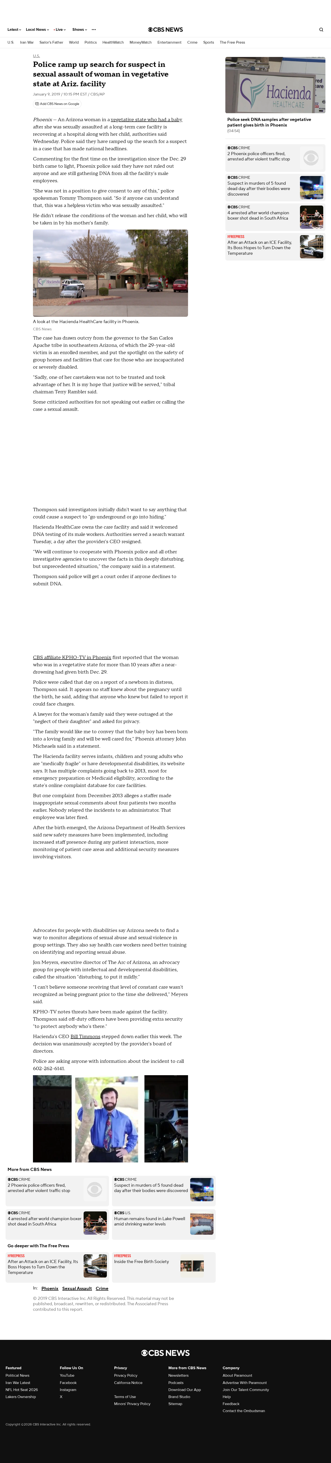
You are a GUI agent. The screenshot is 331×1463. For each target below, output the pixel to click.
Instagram (68, 1390)
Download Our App (184, 1390)
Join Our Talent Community (246, 1390)
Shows (78, 30)
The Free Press (232, 42)
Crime (192, 42)
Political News (17, 1375)
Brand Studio (179, 1397)
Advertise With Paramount (245, 1383)
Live (60, 29)
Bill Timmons (85, 1037)
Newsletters (178, 1375)
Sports (208, 42)
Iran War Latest (18, 1383)
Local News (36, 30)
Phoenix (49, 1288)
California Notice (128, 1383)
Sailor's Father (51, 42)
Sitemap (175, 1404)
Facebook (68, 1383)
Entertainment (169, 42)
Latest (13, 30)
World (74, 42)
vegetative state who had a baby (146, 120)
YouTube (67, 1375)
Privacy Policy (125, 1375)
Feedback (231, 1404)
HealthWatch (113, 42)
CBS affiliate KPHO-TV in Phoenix (72, 657)
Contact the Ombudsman (244, 1411)
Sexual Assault (77, 1288)
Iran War (27, 42)
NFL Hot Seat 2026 (22, 1390)
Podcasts (175, 1383)
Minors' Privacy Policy (132, 1404)
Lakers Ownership (21, 1397)
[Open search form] (321, 29)
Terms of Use (125, 1397)
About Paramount (237, 1375)
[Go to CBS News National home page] (165, 29)
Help (227, 1397)
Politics (91, 42)
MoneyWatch (141, 42)
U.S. (11, 42)
